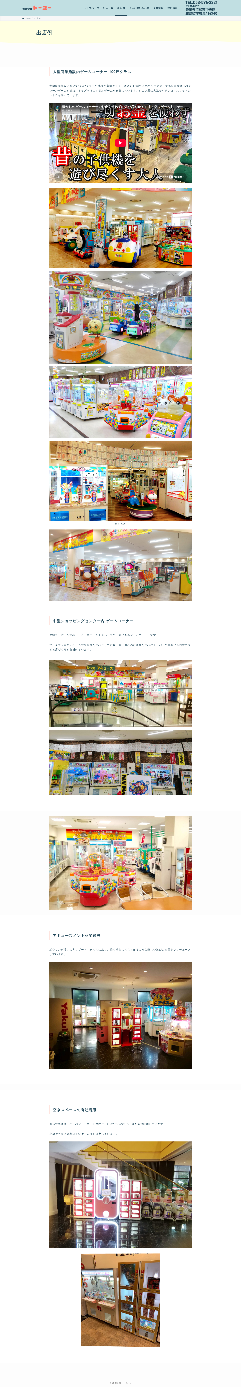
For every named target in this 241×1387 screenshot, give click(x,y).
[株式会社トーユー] (37, 8)
